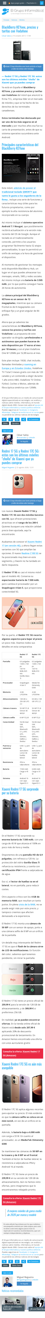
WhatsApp (6, 412)
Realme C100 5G (29, 553)
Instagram (33, 410)
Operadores (15, 423)
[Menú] (3, 2)
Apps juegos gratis (17, 3)
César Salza (6, 36)
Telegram (15, 412)
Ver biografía (24, 441)
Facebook (23, 410)
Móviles (5, 423)
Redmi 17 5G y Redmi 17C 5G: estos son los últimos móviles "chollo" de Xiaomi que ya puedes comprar (22, 79)
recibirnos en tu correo (30, 412)
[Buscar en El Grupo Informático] (42, 3)
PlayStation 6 (31, 3)
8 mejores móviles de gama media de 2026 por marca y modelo (24, 1213)
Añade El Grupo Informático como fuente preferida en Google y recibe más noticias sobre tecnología (24, 67)
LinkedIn (31, 437)
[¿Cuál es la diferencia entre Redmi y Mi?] (13, 1295)
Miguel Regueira (8, 467)
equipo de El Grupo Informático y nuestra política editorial (22, 406)
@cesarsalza (22, 437)
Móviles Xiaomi (16, 1265)
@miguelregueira (23, 1280)
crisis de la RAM (27, 904)
